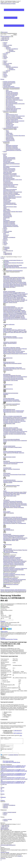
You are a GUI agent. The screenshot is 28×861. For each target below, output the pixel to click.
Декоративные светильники (16, 502)
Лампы (5, 490)
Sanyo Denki (6, 283)
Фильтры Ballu (20, 297)
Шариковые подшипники (9, 556)
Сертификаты (12, 51)
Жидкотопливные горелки (9, 456)
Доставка (15, 639)
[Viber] (5, 629)
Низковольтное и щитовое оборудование (12, 517)
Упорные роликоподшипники (17, 569)
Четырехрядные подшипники (10, 570)
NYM (4, 512)
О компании (6, 46)
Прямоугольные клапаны (9, 351)
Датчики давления (7, 343)
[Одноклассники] (3, 629)
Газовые (5, 469)
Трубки (23, 474)
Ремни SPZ (24, 332)
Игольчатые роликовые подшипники (11, 574)
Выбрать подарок (5, 626)
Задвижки (5, 481)
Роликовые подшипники (9, 567)
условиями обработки (13, 754)
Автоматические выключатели (20, 518)
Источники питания (8, 535)
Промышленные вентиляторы (10, 277)
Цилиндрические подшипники (10, 578)
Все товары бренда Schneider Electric (11, 762)
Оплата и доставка (7, 45)
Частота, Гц (5, 680)
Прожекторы (6, 506)
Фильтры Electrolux (7, 298)
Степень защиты (6, 681)
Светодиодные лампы (8, 494)
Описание (3, 639)
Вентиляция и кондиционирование (11, 166)
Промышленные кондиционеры (10, 393)
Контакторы (10, 520)
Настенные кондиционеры (9, 379)
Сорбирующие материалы (15, 315)
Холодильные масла (8, 370)
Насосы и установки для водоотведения (12, 416)
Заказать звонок (4, 40)
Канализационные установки (10, 417)
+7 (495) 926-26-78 (5, 37)
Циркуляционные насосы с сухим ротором (13, 411)
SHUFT (14, 278)
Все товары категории (8, 761)
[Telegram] (11, 629)
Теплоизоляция (6, 473)
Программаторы (7, 539)
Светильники (6, 500)
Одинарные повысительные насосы (11, 431)
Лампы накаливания (21, 493)
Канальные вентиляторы (17, 282)
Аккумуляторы (6, 528)
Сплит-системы (14, 380)
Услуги (5, 54)
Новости (5, 42)
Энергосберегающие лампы (9, 495)
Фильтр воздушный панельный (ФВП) (12, 292)
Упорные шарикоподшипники (17, 564)
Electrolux (19, 278)
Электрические (16, 469)
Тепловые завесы (16, 401)
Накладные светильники (21, 503)
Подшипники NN (15, 579)
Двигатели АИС (9, 551)
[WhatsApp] (7, 629)
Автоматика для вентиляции (10, 342)
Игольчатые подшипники (9, 573)
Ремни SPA (7, 332)
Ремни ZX (5, 331)
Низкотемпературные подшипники (11, 562)
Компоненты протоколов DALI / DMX (13, 537)
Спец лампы (17, 494)
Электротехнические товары (10, 206)
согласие (19, 856)
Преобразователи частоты (21, 537)
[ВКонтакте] (1, 629)
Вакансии (8, 47)
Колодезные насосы (15, 440)
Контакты (5, 53)
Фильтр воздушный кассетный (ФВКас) (14, 293)
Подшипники (6, 220)
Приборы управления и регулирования (12, 451)
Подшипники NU (18, 580)
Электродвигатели (7, 548)
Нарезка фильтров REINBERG (16, 314)
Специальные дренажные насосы (16, 419)
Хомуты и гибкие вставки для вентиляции (13, 352)
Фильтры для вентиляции (9, 291)
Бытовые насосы (7, 440)
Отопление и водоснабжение (10, 189)
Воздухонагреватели (8, 399)
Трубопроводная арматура (9, 480)
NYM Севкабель (10, 512)
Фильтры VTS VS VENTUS (14, 300)
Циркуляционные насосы (9, 409)
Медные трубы (15, 368)
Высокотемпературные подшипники (11, 558)
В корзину (3, 621)
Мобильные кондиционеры (16, 376)
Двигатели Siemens (17, 550)
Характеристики (9, 639)
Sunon (10, 283)
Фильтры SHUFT (16, 298)
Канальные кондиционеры (9, 375)
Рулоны (20, 474)
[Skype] (9, 629)
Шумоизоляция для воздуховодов (19, 353)
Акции (4, 43)
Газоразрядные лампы (8, 492)
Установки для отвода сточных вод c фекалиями (14, 421)
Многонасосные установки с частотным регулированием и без (12, 429)
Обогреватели (6, 461)
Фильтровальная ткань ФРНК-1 (14, 311)
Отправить (3, 757)
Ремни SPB (13, 332)
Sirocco (13, 287)
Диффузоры (6, 363)
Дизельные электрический (9, 462)
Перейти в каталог (5, 852)
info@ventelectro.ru (17, 733)
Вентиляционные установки (10, 336)
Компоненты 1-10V (12, 536)
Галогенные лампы (18, 492)
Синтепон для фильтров (8, 324)
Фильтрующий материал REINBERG (12, 317)
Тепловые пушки (7, 467)
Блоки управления (7, 519)
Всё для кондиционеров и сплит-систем (12, 367)
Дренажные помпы (7, 368)
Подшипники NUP (7, 581)
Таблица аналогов (13, 302)
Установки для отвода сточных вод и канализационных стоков (11, 423)
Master (24, 282)
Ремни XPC (23, 329)
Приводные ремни (7, 328)
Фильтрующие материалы (9, 306)
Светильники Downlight (15, 506)
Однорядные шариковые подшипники (12, 557)
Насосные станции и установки (10, 427)
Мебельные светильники (9, 503)
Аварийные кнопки (7, 518)
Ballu (11, 278)
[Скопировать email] (12, 36)
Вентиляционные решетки (15, 363)
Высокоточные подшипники (10, 559)
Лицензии (11, 50)
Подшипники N (7, 579)
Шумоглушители (7, 353)
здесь (21, 735)
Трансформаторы (7, 540)
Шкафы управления (19, 452)
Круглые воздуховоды (17, 348)
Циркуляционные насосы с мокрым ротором (13, 410)
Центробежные (13, 279)
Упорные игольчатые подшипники (14, 575)
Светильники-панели (8, 507)
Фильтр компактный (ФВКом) (10, 296)
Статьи (5, 58)
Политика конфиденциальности (8, 845)
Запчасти (5, 337)
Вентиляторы (6, 276)
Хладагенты (22, 368)
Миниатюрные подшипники (19, 561)
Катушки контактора (17, 519)
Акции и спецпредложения (9, 812)
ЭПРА (17, 540)
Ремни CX (21, 331)
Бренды (5, 56)
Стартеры (23, 539)
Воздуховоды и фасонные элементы (11, 347)
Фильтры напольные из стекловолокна (12, 309)
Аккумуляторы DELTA (8, 529)
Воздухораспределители (8, 362)
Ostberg (8, 278)
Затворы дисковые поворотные (15, 481)
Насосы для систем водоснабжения (11, 439)
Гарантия (5, 57)
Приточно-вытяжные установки (15, 337)
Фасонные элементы (20, 351)
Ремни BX (15, 331)
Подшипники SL (16, 581)
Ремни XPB (17, 329)
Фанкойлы (5, 394)
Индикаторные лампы (11, 493)
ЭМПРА (13, 540)
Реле (17, 523)
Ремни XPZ (6, 329)
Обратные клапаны (7, 482)
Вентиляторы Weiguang (8, 285)
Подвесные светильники (21, 505)
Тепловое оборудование (8, 398)
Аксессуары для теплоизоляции (10, 474)
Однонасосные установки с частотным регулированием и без (15, 432)
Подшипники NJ (10, 580)
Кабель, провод (6, 511)
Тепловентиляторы (7, 401)
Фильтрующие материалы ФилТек (16, 316)
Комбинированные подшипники (10, 584)
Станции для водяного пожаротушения (12, 447)
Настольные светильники (9, 505)
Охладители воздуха (8, 388)
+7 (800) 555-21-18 (5, 39)
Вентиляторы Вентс (19, 285)
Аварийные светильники (9, 501)
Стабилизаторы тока (16, 539)
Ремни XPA (11, 329)
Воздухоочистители (7, 357)
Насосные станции (18, 430)
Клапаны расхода (7, 348)
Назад (7, 90)
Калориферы (16, 399)
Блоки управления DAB (8, 452)
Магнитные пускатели (16, 522)
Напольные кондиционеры (17, 377)
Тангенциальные (7, 282)
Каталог (2, 79)
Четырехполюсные (21, 590)
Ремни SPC (18, 332)
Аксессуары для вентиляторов (19, 283)
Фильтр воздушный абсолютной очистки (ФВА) (15, 297)
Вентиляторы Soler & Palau (20, 284)
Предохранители (7, 523)
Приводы (14, 343)
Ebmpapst (19, 277)
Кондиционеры (6, 374)
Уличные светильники (18, 507)
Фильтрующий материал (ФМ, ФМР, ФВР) (13, 307)
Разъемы (13, 523)
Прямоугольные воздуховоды (14, 349)
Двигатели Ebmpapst (8, 550)
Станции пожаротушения (9, 446)
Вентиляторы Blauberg (8, 284)
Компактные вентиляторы (16, 281)
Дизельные (9, 469)
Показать (3, 694)
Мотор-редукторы (7, 544)
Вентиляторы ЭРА (7, 287)
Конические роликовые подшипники (12, 568)
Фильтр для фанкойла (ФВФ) (19, 295)
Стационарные (13, 463)
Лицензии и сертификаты (12, 48)
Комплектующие (7, 534)
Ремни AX (10, 331)
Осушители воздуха (8, 384)
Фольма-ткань (6, 475)
